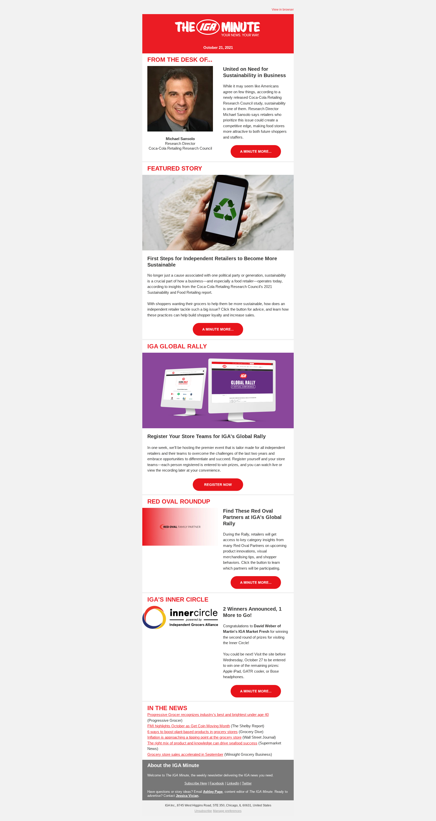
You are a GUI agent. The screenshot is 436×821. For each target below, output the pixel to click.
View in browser (283, 9)
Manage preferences (227, 811)
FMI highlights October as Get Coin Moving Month (188, 726)
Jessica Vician (187, 796)
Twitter (247, 783)
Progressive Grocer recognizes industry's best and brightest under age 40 (208, 714)
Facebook (217, 783)
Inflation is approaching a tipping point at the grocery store (194, 737)
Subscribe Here (195, 783)
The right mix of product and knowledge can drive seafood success (202, 743)
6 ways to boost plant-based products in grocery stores (192, 732)
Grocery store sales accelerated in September (185, 754)
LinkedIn (233, 783)
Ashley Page (213, 792)
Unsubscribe (203, 811)
